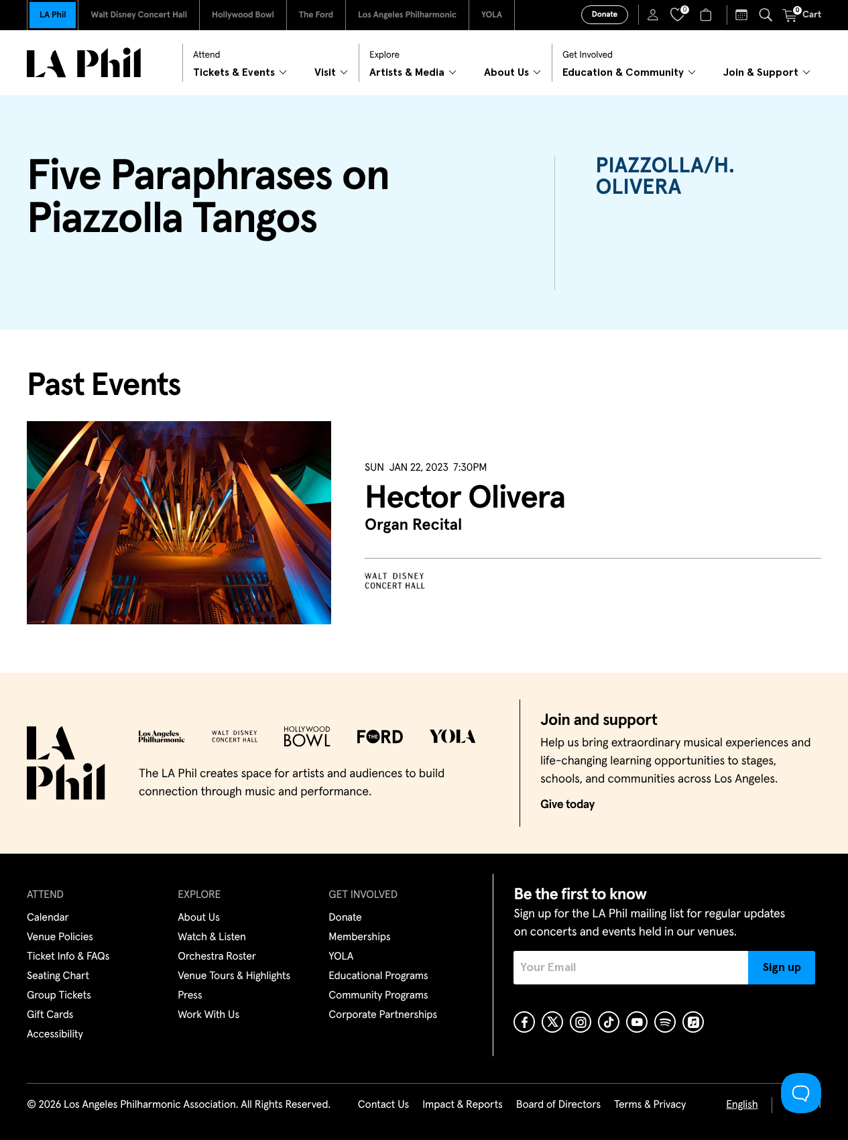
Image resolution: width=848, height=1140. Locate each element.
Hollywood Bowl (243, 15)
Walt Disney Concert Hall (138, 15)
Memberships (359, 937)
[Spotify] (665, 1022)
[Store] (708, 14)
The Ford (316, 15)
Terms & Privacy (650, 1105)
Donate (604, 15)
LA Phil (53, 15)
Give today (567, 805)
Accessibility (55, 1034)
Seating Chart (58, 976)
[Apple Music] (693, 1022)
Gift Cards (50, 1015)
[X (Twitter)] (552, 1022)
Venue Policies (60, 937)
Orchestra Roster (217, 957)
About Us (199, 918)
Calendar (48, 918)
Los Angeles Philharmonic (407, 15)
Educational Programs (378, 976)
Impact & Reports (462, 1105)
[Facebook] (524, 1022)
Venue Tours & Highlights (234, 976)
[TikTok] (608, 1022)
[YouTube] (637, 1022)
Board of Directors (558, 1105)
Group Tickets (59, 995)
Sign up (782, 968)
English (742, 1105)
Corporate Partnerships (382, 1015)
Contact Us (383, 1105)
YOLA (491, 15)
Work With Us (208, 1015)
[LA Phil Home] (84, 63)
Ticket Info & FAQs (68, 957)
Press (190, 995)
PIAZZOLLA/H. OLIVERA (664, 177)
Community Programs (378, 995)
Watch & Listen (212, 937)
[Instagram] (580, 1022)
